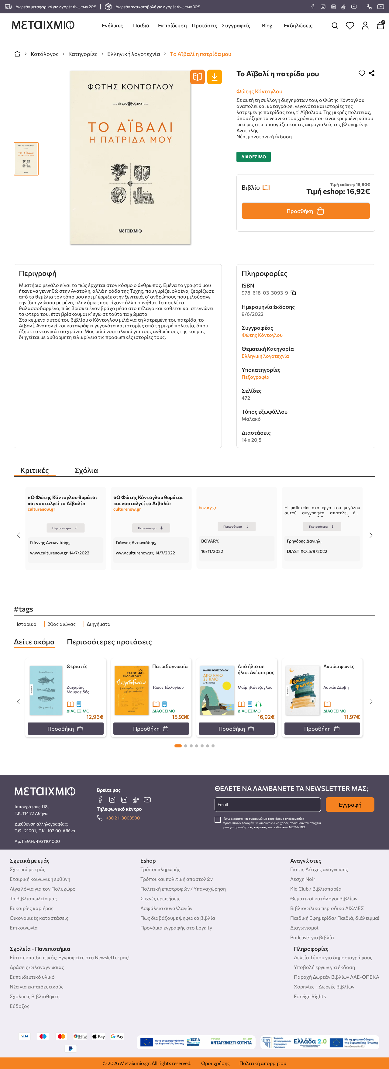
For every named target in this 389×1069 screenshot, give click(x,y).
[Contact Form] (380, 6)
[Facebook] (312, 6)
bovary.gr (208, 507)
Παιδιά (141, 25)
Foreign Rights (310, 996)
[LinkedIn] (333, 6)
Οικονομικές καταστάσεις (39, 918)
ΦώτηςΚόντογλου (259, 91)
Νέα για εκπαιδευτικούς (37, 986)
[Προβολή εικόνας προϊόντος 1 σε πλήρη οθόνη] (26, 155)
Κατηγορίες (83, 54)
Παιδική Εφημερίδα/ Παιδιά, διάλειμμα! (334, 918)
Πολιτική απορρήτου (262, 1063)
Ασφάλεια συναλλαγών (166, 908)
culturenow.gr (41, 509)
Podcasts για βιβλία (312, 937)
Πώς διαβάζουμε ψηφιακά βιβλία (177, 918)
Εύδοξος (19, 1006)
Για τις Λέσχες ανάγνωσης (319, 869)
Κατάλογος (45, 54)
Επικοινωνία (24, 927)
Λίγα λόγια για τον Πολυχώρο (43, 888)
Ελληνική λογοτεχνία (133, 54)
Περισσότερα (61, 528)
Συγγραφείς (236, 25)
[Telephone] (369, 7)
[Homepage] (43, 25)
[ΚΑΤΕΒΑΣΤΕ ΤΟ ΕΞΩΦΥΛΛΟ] (214, 77)
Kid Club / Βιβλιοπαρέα (316, 888)
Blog (267, 25)
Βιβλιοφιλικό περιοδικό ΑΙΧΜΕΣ (327, 908)
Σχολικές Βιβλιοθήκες (35, 996)
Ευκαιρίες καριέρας (31, 908)
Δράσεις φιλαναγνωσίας (37, 967)
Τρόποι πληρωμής (160, 869)
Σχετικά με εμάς (27, 869)
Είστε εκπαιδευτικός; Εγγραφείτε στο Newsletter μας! (69, 957)
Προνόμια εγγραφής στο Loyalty (176, 927)
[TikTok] (343, 6)
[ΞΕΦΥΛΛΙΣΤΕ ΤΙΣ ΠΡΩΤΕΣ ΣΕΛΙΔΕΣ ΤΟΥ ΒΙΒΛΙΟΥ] (197, 77)
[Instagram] (323, 6)
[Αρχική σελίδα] (17, 53)
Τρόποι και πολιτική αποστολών (176, 879)
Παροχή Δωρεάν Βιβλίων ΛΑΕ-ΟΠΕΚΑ (336, 977)
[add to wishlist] (362, 74)
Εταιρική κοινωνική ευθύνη (40, 879)
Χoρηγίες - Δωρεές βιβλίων (324, 986)
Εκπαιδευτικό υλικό (32, 977)
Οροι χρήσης (215, 1063)
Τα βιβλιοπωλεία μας (33, 898)
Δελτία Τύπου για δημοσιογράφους (333, 957)
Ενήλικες (112, 25)
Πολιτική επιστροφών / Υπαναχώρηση (183, 888)
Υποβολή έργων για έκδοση (324, 967)
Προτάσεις (204, 25)
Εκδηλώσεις (298, 25)
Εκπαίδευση (172, 25)
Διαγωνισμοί (304, 927)
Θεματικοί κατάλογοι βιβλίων (323, 898)
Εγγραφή (350, 804)
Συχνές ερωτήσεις (160, 898)
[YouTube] (353, 6)
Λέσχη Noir (302, 879)
